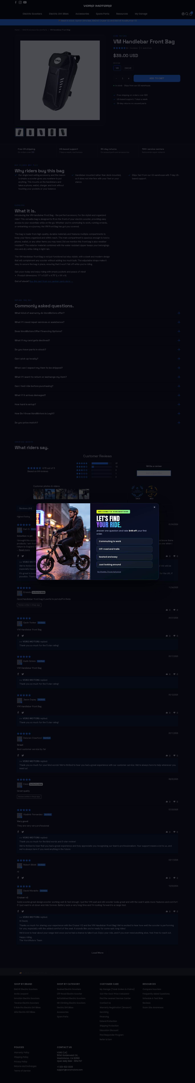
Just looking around (110, 564)
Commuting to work (110, 541)
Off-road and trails (109, 549)
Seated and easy (108, 556)
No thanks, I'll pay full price (109, 572)
